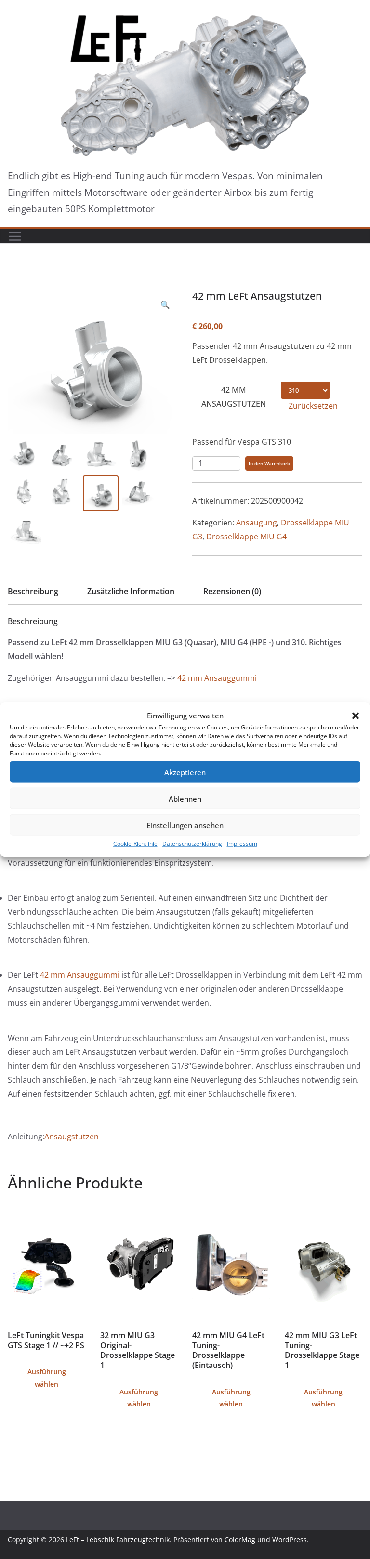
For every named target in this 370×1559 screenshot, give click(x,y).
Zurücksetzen (313, 405)
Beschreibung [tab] (33, 591)
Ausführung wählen (46, 1377)
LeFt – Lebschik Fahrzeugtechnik (118, 1539)
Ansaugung (256, 522)
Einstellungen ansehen (185, 825)
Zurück (24, 281)
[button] (355, 715)
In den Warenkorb (269, 463)
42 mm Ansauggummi (217, 678)
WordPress (289, 1539)
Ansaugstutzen (71, 1136)
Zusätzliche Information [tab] (130, 591)
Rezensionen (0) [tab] (232, 591)
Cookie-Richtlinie (135, 844)
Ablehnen (185, 798)
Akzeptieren (185, 772)
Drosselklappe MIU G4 (246, 536)
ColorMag (240, 1539)
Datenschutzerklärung (192, 844)
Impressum (242, 844)
